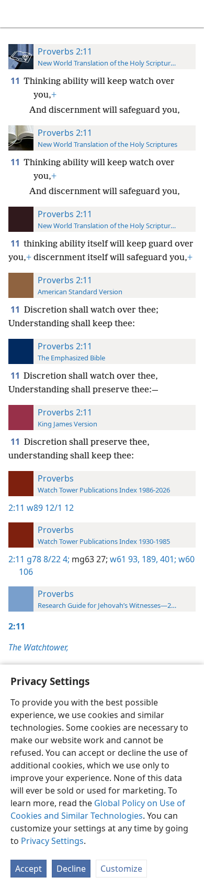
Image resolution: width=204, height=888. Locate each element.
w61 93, (124, 559)
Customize (121, 868)
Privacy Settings (52, 841)
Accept (28, 868)
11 (15, 81)
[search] (191, 13)
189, (149, 559)
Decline (71, 868)
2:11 (16, 507)
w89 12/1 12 (50, 507)
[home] (15, 13)
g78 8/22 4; (48, 559)
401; (167, 559)
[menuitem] (15, 13)
